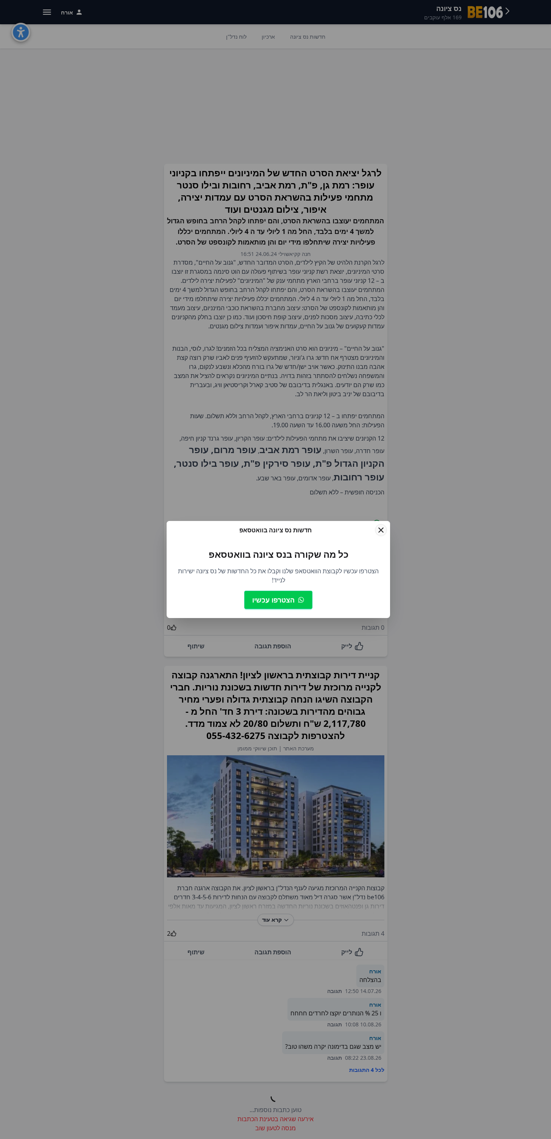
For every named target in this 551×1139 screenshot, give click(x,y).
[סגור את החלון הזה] (381, 530)
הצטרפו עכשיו (273, 599)
